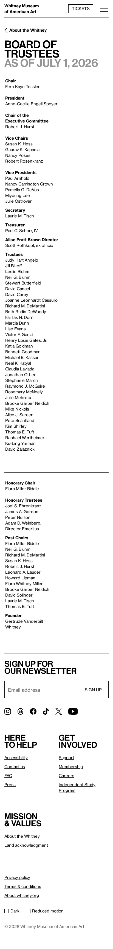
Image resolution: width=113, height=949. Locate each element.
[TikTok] (46, 711)
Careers (66, 775)
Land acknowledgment (26, 845)
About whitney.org (21, 895)
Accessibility (16, 757)
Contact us (14, 766)
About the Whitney (28, 30)
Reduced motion (48, 910)
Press (10, 784)
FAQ (8, 775)
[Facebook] (33, 711)
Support (66, 757)
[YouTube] (73, 711)
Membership (71, 766)
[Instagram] (7, 711)
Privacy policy (17, 877)
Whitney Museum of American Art (21, 8)
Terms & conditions (22, 886)
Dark (14, 910)
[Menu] (104, 8)
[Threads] (20, 711)
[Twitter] (58, 711)
